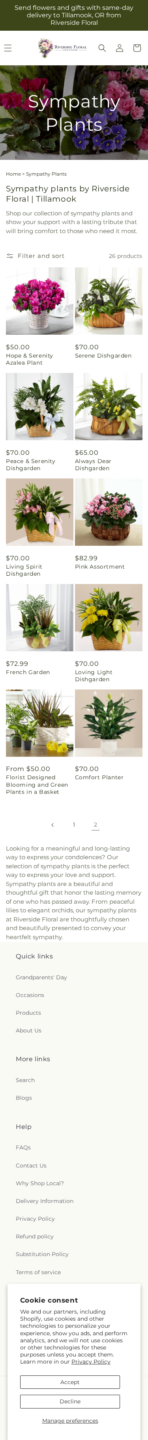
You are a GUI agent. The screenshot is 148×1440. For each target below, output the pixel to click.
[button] (102, 48)
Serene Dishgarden (103, 355)
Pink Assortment (100, 566)
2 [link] (95, 824)
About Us (28, 1030)
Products (28, 1012)
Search (25, 1080)
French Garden (28, 672)
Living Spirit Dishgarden (24, 570)
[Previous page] (53, 825)
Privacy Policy (91, 1361)
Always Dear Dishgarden (93, 465)
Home (13, 174)
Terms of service (38, 1272)
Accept (70, 1382)
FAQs (23, 1147)
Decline (70, 1401)
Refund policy (35, 1236)
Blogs (24, 1097)
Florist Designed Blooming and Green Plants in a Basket (37, 784)
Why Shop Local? (40, 1183)
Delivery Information (44, 1201)
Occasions (30, 995)
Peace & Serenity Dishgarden (31, 465)
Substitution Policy (42, 1254)
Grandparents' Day (41, 977)
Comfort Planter (99, 777)
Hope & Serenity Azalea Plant (29, 359)
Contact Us (31, 1165)
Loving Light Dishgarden (94, 676)
